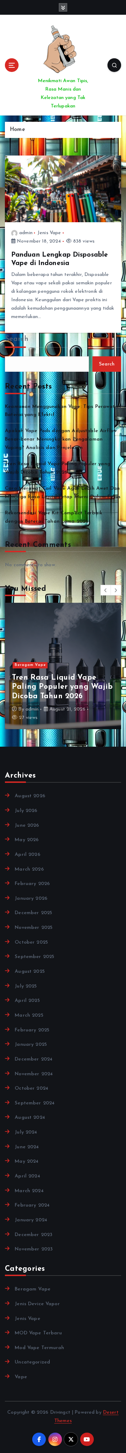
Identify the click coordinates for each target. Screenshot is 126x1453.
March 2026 (29, 869)
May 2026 (26, 840)
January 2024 (31, 1220)
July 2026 (26, 810)
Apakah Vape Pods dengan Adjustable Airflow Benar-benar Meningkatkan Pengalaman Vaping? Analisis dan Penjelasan (61, 439)
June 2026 (27, 825)
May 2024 (26, 1161)
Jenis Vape (49, 233)
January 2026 (31, 898)
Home (17, 129)
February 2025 (32, 1030)
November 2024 (34, 1074)
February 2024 (32, 1205)
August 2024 (30, 1117)
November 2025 (33, 927)
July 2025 (26, 986)
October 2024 (31, 1088)
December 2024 (33, 1059)
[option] (63, 666)
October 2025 (31, 942)
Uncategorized (32, 1362)
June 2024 (27, 1147)
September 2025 (34, 956)
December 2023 (33, 1234)
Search (17, 339)
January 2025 (31, 1044)
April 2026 (27, 854)
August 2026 (30, 796)
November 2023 (33, 1249)
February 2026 (32, 883)
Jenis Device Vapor (37, 1304)
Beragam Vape (30, 665)
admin (26, 233)
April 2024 (27, 1176)
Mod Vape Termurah (39, 1347)
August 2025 (30, 971)
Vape (21, 1377)
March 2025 (29, 1015)
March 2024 (29, 1191)
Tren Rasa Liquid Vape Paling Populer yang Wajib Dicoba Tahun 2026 (62, 687)
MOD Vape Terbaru (38, 1333)
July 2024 (26, 1132)
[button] (105, 590)
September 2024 (35, 1103)
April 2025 (27, 1000)
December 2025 (33, 913)
